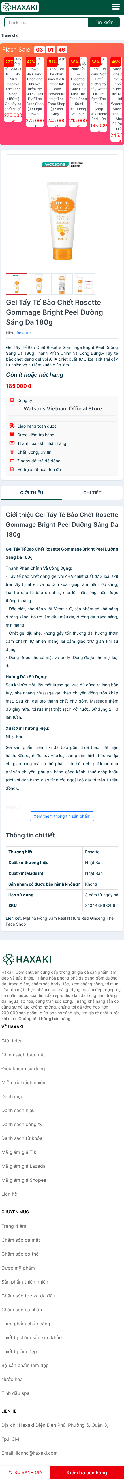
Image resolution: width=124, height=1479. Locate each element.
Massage (45, 692)
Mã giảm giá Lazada (23, 1166)
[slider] (16, 284)
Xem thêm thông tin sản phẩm (62, 816)
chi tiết (92, 492)
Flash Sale (16, 49)
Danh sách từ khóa (21, 1138)
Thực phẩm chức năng (25, 1323)
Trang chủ (9, 35)
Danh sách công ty (21, 1124)
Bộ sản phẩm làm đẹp (25, 1365)
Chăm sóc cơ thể (20, 1254)
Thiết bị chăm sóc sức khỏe (31, 1337)
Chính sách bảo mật (23, 1055)
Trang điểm (13, 1226)
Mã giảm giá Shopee (23, 1180)
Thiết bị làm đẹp (19, 1351)
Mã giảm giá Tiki (19, 1152)
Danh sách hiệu (18, 1110)
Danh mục (12, 1096)
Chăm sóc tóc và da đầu (28, 1296)
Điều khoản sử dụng (23, 1068)
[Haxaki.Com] (27, 7)
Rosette (24, 332)
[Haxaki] (30, 959)
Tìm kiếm (104, 22)
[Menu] (116, 6)
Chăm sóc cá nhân (21, 1310)
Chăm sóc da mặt (20, 1240)
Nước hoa (12, 1379)
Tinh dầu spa (15, 1393)
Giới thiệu (31, 492)
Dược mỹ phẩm (18, 1268)
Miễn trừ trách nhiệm (24, 1082)
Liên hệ (9, 1194)
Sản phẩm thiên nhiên (24, 1282)
